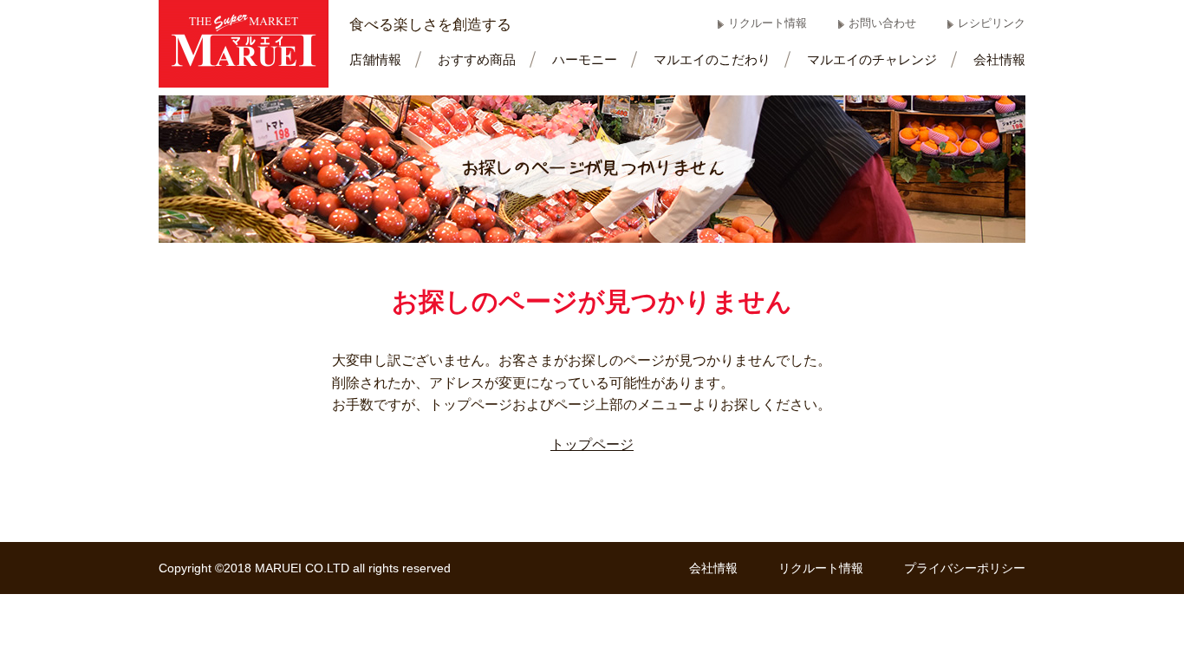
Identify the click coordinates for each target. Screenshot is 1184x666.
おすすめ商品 (477, 59)
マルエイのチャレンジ (872, 59)
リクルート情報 (767, 22)
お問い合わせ (882, 22)
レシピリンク (991, 22)
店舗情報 (375, 59)
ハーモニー (584, 59)
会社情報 (999, 59)
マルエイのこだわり (712, 59)
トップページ (592, 444)
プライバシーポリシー (964, 568)
